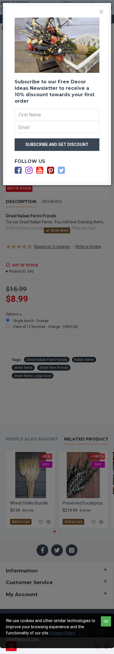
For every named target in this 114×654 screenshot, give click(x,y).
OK (105, 621)
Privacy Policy (62, 633)
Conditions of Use (22, 639)
